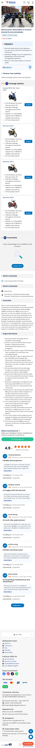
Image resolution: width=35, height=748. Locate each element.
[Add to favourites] (20, 745)
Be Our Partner (9, 659)
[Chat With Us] (30, 737)
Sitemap (7, 650)
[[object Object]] (2, 2)
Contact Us (8, 646)
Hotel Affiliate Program (12, 664)
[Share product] (30, 731)
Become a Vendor (10, 661)
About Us (7, 643)
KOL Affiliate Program (11, 666)
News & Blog (8, 652)
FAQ (6, 648)
